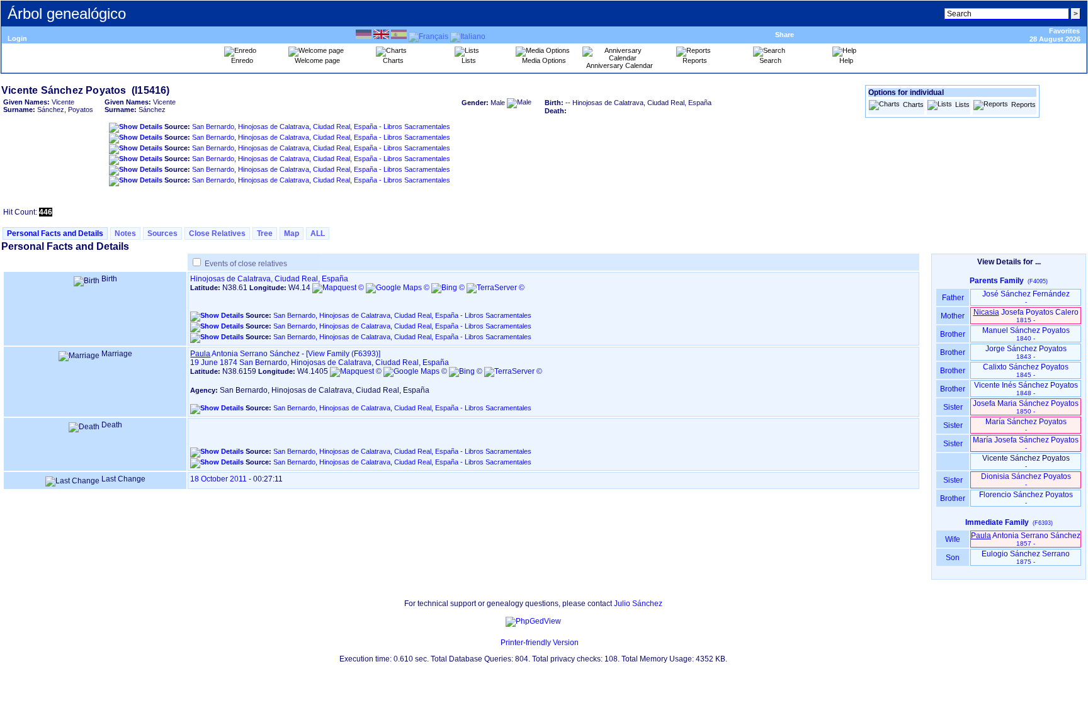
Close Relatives (217, 233)
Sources (162, 233)
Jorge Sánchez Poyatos (1026, 352)
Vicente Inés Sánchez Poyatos (1026, 388)
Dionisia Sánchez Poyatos (1026, 480)
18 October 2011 (218, 479)
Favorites (1064, 31)
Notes (125, 233)
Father (953, 297)
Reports (1023, 104)
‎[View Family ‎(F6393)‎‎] (343, 353)
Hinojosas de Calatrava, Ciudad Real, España (269, 278)
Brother (952, 334)
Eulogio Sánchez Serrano (1026, 557)
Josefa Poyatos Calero (1026, 315)
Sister (953, 407)
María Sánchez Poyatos (1026, 425)
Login (17, 38)
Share (784, 34)
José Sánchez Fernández (1026, 297)
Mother (952, 316)
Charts (913, 104)
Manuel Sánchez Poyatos (1026, 334)
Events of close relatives (246, 263)
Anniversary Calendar (619, 65)
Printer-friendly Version (540, 642)
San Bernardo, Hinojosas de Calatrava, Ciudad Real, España (344, 362)
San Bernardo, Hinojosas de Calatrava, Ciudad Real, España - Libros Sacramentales (321, 126)
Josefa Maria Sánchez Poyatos (1026, 407)
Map (291, 233)
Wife (952, 539)
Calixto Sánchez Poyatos (1025, 370)
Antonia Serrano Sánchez (245, 353)
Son (952, 557)
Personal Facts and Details (55, 233)
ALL (317, 233)
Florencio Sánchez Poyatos (1026, 498)
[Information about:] (494, 642)
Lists (962, 104)
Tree (265, 233)
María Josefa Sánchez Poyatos (1026, 443)
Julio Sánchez (638, 603)
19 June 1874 (213, 362)
